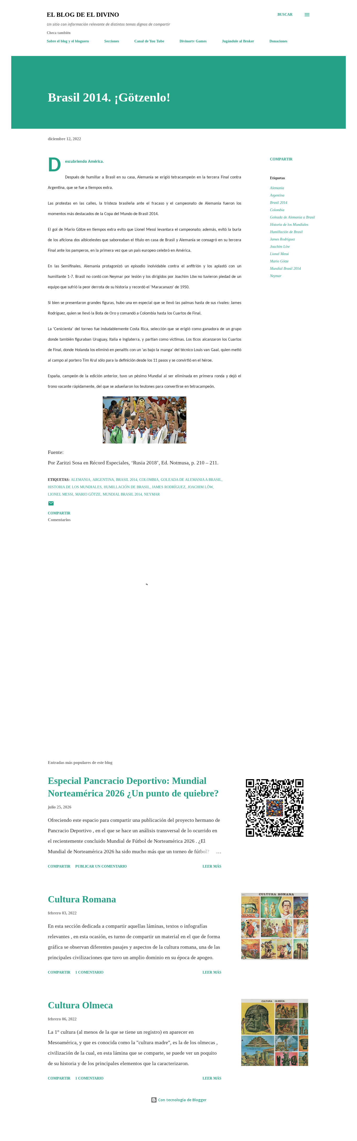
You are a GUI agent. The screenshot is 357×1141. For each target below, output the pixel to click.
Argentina (277, 195)
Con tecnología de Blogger (181, 1099)
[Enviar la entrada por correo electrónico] (51, 505)
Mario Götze (279, 261)
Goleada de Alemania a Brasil (292, 217)
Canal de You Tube (149, 41)
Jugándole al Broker (238, 41)
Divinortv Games (193, 41)
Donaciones (278, 41)
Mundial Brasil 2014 (285, 269)
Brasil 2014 (278, 203)
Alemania (277, 188)
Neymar (275, 276)
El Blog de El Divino (83, 14)
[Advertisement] (136, 695)
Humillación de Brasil (286, 232)
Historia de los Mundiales (289, 225)
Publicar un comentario (101, 866)
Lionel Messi (279, 254)
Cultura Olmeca (80, 1005)
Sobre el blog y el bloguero (68, 41)
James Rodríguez (282, 239)
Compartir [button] (281, 159)
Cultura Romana (82, 899)
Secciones (111, 41)
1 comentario (89, 972)
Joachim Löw (280, 247)
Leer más (212, 866)
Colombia (277, 210)
